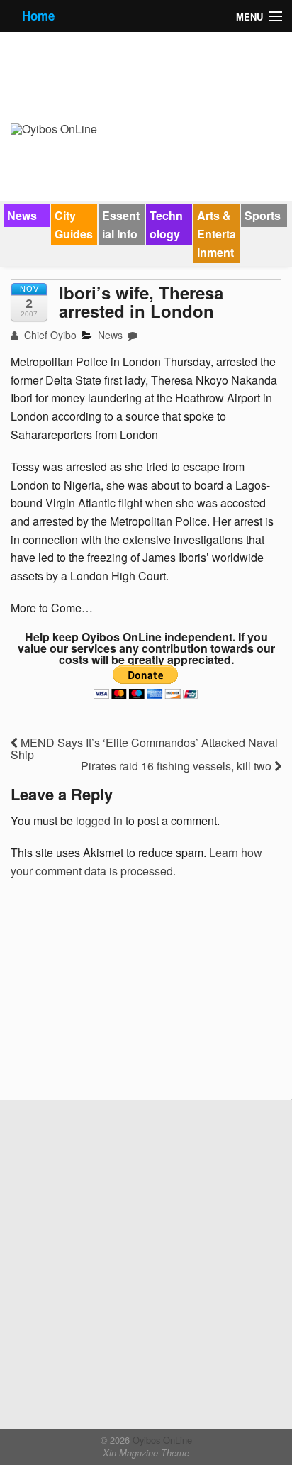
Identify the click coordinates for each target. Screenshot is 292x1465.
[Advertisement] (117, 994)
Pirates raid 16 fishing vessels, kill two (177, 766)
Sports (263, 215)
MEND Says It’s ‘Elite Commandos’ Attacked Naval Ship (144, 748)
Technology (166, 224)
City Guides (74, 224)
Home (38, 15)
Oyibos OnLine (161, 1440)
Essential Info (121, 224)
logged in (99, 820)
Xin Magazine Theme (146, 1453)
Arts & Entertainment (216, 233)
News (22, 215)
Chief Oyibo (49, 335)
